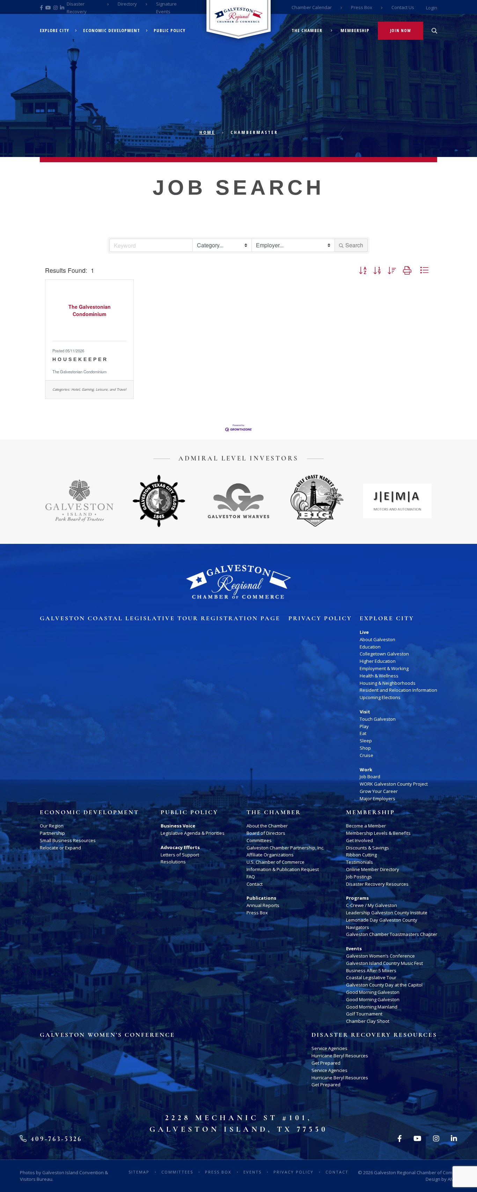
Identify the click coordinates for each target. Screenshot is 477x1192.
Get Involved (359, 840)
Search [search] (354, 245)
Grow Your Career (379, 791)
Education (370, 647)
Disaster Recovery (77, 8)
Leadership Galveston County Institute (386, 912)
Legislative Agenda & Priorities (193, 833)
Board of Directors (266, 833)
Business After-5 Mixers (371, 970)
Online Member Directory (372, 869)
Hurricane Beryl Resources (339, 1055)
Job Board (370, 776)
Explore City (54, 30)
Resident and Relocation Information (398, 690)
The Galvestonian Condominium (79, 371)
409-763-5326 (55, 1139)
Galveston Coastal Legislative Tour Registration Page (160, 618)
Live (364, 632)
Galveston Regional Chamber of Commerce (419, 1172)
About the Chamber (267, 826)
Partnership (52, 833)
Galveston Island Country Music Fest (384, 963)
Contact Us (402, 7)
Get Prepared (325, 1063)
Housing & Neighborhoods (388, 683)
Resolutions (173, 862)
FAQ (251, 877)
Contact (255, 884)
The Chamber (307, 30)
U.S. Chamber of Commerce (275, 862)
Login (431, 8)
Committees (259, 840)
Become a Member (366, 826)
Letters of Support (180, 855)
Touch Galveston (378, 719)
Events (354, 948)
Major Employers (377, 798)
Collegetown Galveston (384, 654)
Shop (365, 748)
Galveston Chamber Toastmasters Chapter (391, 934)
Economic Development (111, 30)
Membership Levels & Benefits (378, 833)
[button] (362, 270)
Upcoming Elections (380, 697)
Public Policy (169, 30)
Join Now (400, 30)
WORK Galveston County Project (394, 784)
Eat (363, 733)
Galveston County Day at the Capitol (384, 985)
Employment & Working (384, 668)
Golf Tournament (364, 1014)
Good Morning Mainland (371, 1007)
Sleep (366, 740)
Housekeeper (80, 359)
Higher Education (378, 661)
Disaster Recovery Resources (377, 884)
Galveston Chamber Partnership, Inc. (285, 848)
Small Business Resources (68, 840)
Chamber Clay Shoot (367, 1021)
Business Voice (178, 826)
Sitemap (139, 1172)
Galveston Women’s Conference (380, 956)
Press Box (361, 7)
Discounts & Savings (367, 848)
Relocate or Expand (60, 848)
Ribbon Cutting (361, 855)
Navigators (357, 927)
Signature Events (166, 8)
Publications (261, 898)
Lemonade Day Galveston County (381, 920)
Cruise (366, 755)
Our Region (52, 826)
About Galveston (377, 639)
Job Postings (359, 877)
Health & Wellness (379, 676)
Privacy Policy (320, 618)
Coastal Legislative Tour (371, 977)
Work (366, 769)
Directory (127, 4)
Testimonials (359, 862)
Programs (357, 898)
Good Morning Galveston (372, 992)
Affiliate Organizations (270, 855)
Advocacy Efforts (180, 847)
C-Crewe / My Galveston (371, 905)
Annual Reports (263, 905)
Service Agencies (329, 1048)
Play (364, 726)
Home (207, 132)
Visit (365, 712)
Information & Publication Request (283, 869)
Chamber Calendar (312, 7)
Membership (354, 30)
